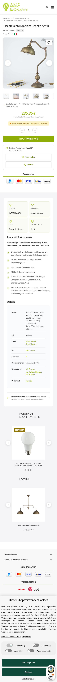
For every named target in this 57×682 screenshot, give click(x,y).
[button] (28, 554)
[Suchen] (47, 7)
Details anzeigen (29, 679)
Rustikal (29, 381)
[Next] (48, 442)
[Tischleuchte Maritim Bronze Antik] (28, 63)
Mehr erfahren (12, 106)
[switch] (10, 645)
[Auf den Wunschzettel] (49, 42)
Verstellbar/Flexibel (33, 372)
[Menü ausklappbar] (53, 7)
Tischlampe (30, 350)
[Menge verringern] (22, 130)
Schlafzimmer (31, 344)
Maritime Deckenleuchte (28, 525)
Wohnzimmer (31, 341)
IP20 (33, 229)
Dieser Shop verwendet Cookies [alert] (28, 600)
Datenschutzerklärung (10, 636)
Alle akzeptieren (28, 663)
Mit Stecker (30, 374)
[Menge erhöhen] (34, 130)
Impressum (26, 636)
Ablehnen (28, 672)
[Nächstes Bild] (49, 63)
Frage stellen (30, 157)
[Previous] (8, 442)
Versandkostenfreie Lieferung (33, 117)
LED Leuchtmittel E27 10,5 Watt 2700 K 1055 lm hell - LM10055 (28, 464)
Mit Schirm (30, 369)
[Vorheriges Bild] (8, 63)
